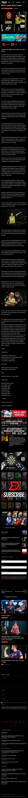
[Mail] (9, 447)
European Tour (5, 617)
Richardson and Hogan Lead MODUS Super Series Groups (10, 538)
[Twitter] (11, 447)
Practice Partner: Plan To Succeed (8, 758)
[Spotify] (20, 722)
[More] (20, 44)
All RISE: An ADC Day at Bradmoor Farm (9, 778)
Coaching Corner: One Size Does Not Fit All (9, 762)
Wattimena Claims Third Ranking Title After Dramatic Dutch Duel (13, 743)
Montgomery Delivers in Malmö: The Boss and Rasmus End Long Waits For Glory (14, 782)
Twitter (15, 724)
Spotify (23, 721)
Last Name (3, 565)
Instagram (15, 721)
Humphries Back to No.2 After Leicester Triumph (12, 661)
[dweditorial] (4, 441)
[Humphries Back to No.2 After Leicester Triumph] (14, 652)
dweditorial (11, 436)
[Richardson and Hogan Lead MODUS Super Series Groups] (24, 538)
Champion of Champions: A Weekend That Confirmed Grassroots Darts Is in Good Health (10, 550)
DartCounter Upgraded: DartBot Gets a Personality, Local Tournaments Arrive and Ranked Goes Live (12, 751)
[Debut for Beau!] (24, 532)
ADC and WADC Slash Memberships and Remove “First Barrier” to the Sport (13, 774)
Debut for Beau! (4, 532)
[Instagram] (11, 722)
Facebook (7, 721)
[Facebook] (3, 722)
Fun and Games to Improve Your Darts (8, 755)
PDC (2, 8)
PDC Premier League (8, 8)
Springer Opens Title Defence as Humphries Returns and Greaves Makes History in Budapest (10, 545)
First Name (4, 559)
